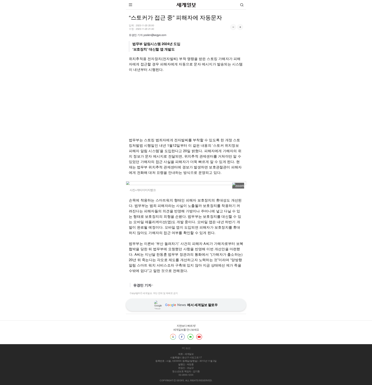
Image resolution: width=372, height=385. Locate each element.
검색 (242, 4)
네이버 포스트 (190, 337)
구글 (173, 337)
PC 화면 (186, 348)
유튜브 (199, 337)
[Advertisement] (186, 104)
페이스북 (182, 337)
